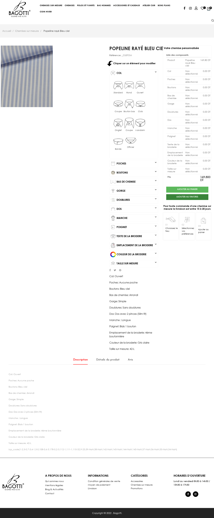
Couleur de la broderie (136, 254)
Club (140, 111)
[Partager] (110, 270)
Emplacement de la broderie (136, 245)
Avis (130, 359)
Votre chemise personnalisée (181, 48)
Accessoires (137, 481)
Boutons (136, 172)
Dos (136, 208)
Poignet (136, 226)
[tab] (134, 73)
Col (136, 72)
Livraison (92, 488)
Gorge (136, 190)
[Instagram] (190, 8)
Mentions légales (54, 485)
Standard (118, 92)
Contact (49, 493)
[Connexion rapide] (195, 9)
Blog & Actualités (54, 489)
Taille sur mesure (136, 263)
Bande (118, 149)
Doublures (136, 199)
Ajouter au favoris (187, 197)
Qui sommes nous (54, 481)
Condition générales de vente (104, 481)
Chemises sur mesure (142, 484)
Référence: (115, 55)
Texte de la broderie (136, 235)
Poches (136, 163)
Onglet (118, 130)
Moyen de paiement (99, 484)
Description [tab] (80, 359)
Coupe (118, 111)
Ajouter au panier (187, 189)
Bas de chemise (136, 181)
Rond (129, 92)
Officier (130, 147)
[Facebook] (184, 8)
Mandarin (140, 130)
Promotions (136, 488)
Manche (136, 217)
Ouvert (140, 92)
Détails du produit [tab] (108, 359)
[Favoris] (202, 10)
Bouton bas (129, 111)
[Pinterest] (120, 270)
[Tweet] (115, 270)
